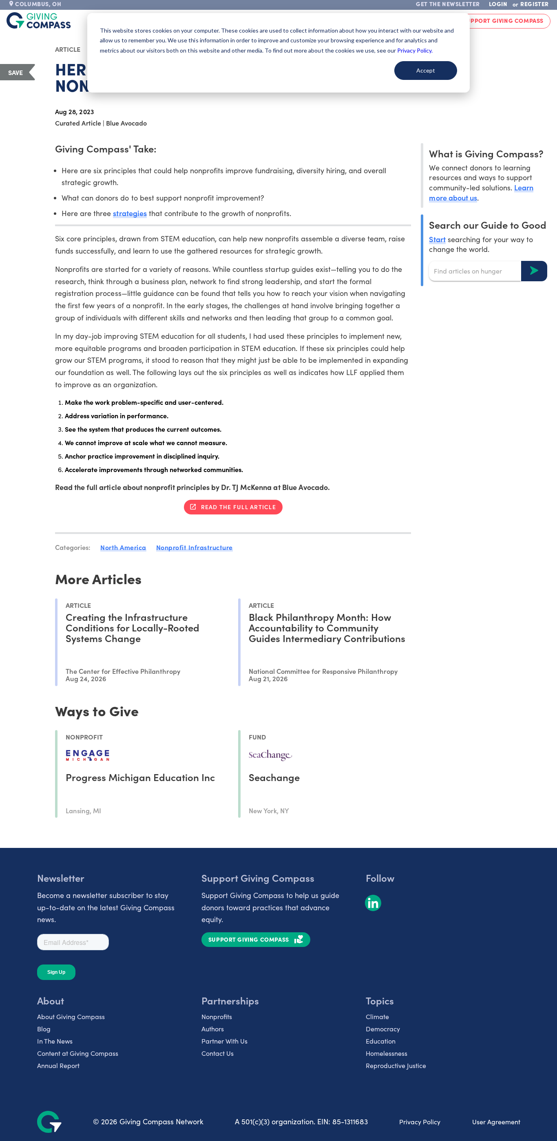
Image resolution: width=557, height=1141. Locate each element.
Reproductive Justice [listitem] (396, 1065)
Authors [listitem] (212, 1028)
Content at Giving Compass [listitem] (77, 1053)
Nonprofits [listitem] (216, 1016)
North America (123, 547)
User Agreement (496, 1121)
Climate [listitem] (377, 1016)
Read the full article (238, 507)
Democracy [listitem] (383, 1028)
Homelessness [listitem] (386, 1053)
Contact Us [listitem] (217, 1053)
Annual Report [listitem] (58, 1065)
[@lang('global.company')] (39, 20)
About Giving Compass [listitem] (71, 1016)
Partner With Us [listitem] (224, 1041)
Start (437, 239)
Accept (425, 70)
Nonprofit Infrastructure (194, 547)
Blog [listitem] (44, 1028)
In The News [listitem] (55, 1041)
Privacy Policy (419, 1121)
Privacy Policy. (415, 50)
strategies (129, 213)
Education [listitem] (381, 1041)
